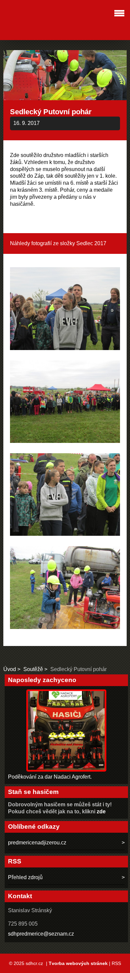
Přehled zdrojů (25, 877)
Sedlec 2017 (91, 243)
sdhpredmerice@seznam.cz (41, 934)
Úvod (9, 669)
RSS (116, 963)
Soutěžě (33, 669)
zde (101, 811)
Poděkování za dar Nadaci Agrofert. (50, 777)
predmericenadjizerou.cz (37, 842)
